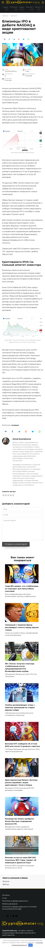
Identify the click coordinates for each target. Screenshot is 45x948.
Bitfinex (6, 884)
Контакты (6, 895)
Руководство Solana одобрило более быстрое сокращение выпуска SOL (19, 821)
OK (30, 945)
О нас (4, 898)
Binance (6, 881)
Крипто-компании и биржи (15, 878)
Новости (8, 62)
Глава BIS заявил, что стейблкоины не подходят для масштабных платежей (21, 588)
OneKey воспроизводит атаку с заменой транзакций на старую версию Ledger (20, 707)
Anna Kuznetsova (22, 439)
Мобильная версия (9, 904)
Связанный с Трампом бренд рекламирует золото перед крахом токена (22, 627)
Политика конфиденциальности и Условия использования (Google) (19, 908)
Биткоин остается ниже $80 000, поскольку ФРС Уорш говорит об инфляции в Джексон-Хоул (20, 860)
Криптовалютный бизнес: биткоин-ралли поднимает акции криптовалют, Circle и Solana (21, 782)
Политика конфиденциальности (15, 901)
